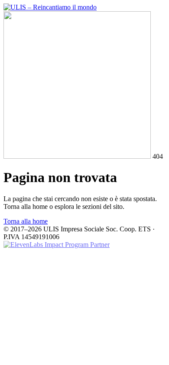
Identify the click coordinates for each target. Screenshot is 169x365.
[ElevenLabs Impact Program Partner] (56, 244)
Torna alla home (25, 221)
